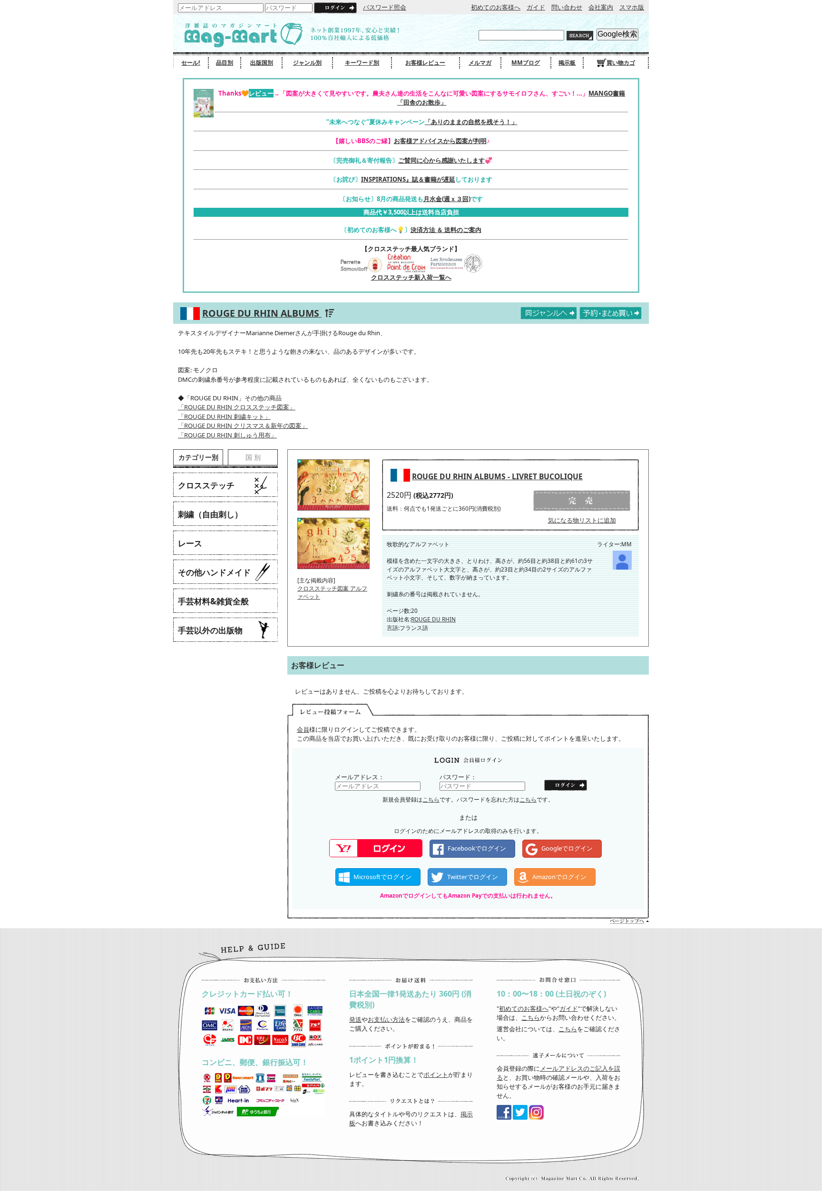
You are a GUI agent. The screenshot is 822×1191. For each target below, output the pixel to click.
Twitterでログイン (472, 876)
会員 (303, 729)
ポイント (435, 1074)
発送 (355, 1019)
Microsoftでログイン (382, 876)
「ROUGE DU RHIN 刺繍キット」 (224, 416)
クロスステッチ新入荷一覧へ (411, 277)
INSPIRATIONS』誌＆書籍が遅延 (408, 179)
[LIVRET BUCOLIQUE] (333, 513)
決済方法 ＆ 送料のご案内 (446, 229)
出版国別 (261, 62)
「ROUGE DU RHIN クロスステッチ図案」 (236, 407)
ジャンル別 (307, 62)
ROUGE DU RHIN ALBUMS (262, 313)
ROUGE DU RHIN (433, 619)
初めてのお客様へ (495, 7)
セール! (190, 62)
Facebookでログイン (477, 848)
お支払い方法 (386, 1019)
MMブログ (525, 62)
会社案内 (600, 7)
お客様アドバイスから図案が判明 (440, 140)
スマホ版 (631, 7)
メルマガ (480, 62)
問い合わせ (566, 7)
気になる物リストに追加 (582, 520)
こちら (431, 799)
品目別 (224, 62)
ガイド (536, 7)
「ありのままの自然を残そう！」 (471, 121)
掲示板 (567, 62)
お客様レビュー (425, 62)
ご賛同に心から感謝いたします (441, 160)
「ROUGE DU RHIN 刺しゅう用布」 (227, 435)
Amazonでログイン (559, 876)
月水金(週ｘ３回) (446, 198)
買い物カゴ (621, 62)
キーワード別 (362, 62)
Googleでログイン (567, 848)
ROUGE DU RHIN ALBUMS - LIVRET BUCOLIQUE (497, 476)
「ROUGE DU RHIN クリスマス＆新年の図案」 (243, 425)
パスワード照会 (384, 7)
